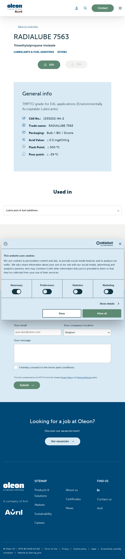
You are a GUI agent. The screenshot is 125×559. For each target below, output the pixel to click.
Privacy (65, 548)
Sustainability (43, 514)
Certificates (73, 499)
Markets (40, 505)
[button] (120, 8)
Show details (107, 303)
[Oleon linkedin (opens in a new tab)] (99, 490)
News (69, 508)
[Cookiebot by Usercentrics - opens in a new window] (98, 243)
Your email (20, 325)
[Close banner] (120, 244)
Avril (100, 508)
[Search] (85, 8)
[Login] (77, 8)
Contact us (104, 499)
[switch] (47, 291)
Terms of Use (50, 548)
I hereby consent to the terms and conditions (46, 367)
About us (72, 490)
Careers (40, 523)
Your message (22, 340)
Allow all (102, 313)
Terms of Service (84, 377)
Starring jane (35, 552)
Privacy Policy (67, 377)
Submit (24, 385)
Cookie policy (79, 548)
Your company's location (79, 325)
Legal (93, 548)
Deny (62, 313)
